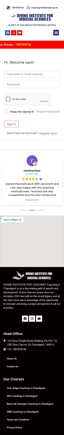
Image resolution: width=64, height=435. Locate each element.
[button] (56, 32)
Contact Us (12, 366)
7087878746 (21, 44)
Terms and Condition (18, 419)
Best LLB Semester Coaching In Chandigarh (30, 404)
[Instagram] (13, 32)
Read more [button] (32, 200)
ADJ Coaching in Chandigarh (22, 396)
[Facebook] (7, 32)
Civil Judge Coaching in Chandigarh (26, 388)
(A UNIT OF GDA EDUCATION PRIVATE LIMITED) (32, 25)
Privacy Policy (14, 427)
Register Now (48, 133)
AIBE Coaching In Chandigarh (23, 411)
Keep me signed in (22, 111)
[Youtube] (19, 32)
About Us (12, 358)
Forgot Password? (48, 111)
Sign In (11, 124)
